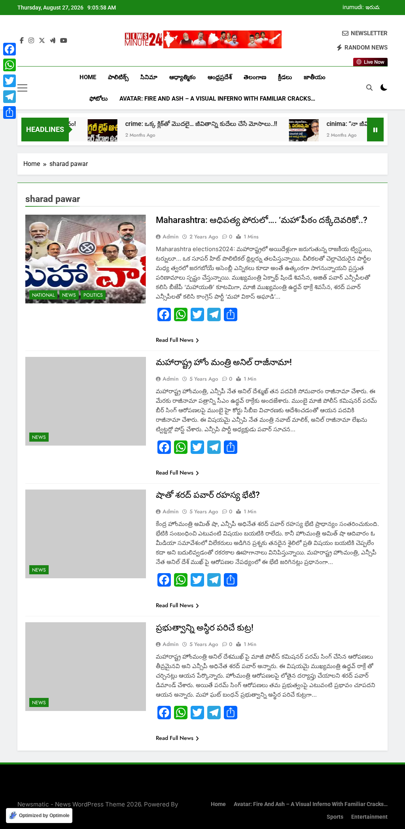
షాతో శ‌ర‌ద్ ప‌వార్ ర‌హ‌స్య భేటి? (208, 495)
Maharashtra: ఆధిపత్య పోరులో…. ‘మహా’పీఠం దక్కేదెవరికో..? (261, 220)
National (43, 295)
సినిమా (148, 77)
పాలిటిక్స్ (118, 77)
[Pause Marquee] (375, 129)
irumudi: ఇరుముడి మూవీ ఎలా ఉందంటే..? (365, 7)
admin (171, 236)
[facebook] (21, 41)
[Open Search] (369, 87)
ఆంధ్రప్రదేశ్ (220, 77)
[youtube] (64, 41)
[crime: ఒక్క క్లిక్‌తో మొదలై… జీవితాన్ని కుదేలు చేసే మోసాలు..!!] (86, 134)
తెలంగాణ (255, 77)
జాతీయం (315, 77)
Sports (335, 817)
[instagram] (31, 41)
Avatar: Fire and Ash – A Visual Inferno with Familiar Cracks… (217, 98)
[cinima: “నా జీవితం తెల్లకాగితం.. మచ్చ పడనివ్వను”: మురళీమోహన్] (287, 134)
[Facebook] (9, 49)
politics (93, 295)
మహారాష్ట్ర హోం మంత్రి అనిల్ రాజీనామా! (224, 362)
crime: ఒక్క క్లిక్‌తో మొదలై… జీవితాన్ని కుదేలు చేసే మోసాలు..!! (185, 124)
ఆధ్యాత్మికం (182, 77)
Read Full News (174, 340)
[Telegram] (9, 97)
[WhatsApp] (9, 65)
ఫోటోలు (98, 98)
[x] (41, 41)
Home (87, 77)
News (69, 295)
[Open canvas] (22, 88)
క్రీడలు (285, 77)
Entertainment (369, 817)
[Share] (9, 112)
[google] (52, 41)
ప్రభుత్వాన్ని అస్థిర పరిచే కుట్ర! (205, 628)
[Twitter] (9, 81)
